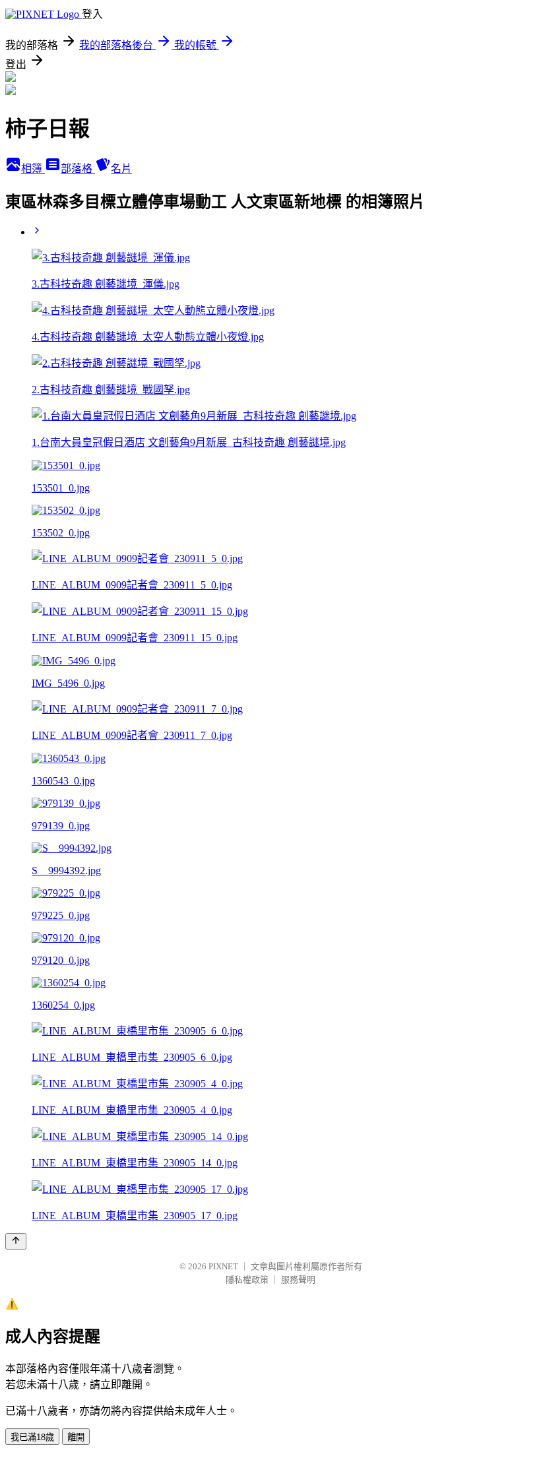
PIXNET (223, 1266)
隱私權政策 (247, 1279)
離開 (75, 1437)
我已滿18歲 (32, 1437)
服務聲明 (298, 1279)
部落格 (78, 168)
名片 (121, 168)
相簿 (33, 168)
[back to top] (15, 1241)
